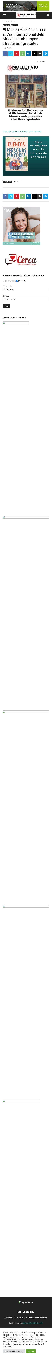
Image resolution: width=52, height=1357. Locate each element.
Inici (4, 21)
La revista (14, 25)
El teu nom (7, 286)
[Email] (34, 53)
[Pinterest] (16, 53)
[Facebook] (5, 53)
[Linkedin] (28, 53)
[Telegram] (45, 53)
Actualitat (11, 21)
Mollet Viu (17, 182)
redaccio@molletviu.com (32, 1323)
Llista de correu (9, 281)
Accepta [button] (31, 1351)
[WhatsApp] (22, 53)
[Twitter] (10, 53)
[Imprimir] (39, 53)
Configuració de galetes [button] (14, 1351)
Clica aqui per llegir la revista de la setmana (22, 131)
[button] (4, 15)
